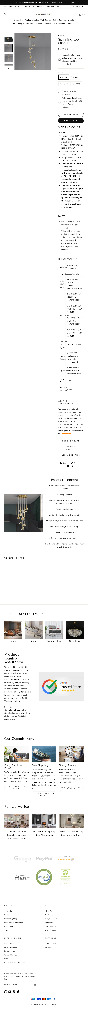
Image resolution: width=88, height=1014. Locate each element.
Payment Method (51, 930)
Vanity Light (69, 20)
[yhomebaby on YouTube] (9, 991)
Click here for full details (16, 787)
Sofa (6, 930)
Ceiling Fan (57, 20)
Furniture (39, 23)
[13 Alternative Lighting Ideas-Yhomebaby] (44, 821)
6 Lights (63, 77)
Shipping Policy (10, 6)
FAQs (6, 959)
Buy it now (71, 121)
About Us (71, 23)
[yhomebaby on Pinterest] (14, 991)
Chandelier (18, 20)
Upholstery (49, 923)
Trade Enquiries (38, 6)
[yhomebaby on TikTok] (18, 991)
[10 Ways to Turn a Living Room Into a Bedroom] (71, 821)
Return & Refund (24, 6)
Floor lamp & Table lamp (23, 23)
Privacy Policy (9, 951)
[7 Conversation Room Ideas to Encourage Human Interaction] (16, 821)
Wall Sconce (45, 20)
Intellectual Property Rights (14, 963)
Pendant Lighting (32, 20)
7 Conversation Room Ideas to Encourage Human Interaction (16, 835)
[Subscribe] (35, 984)
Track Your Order (52, 6)
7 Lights (74, 77)
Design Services (51, 919)
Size (60, 72)
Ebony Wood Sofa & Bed (55, 23)
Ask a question (71, 455)
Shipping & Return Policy (71, 448)
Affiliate (48, 947)
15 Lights (76, 83)
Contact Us (66, 433)
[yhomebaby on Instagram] (5, 991)
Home (60, 35)
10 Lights (64, 83)
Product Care (71, 441)
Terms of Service (10, 955)
